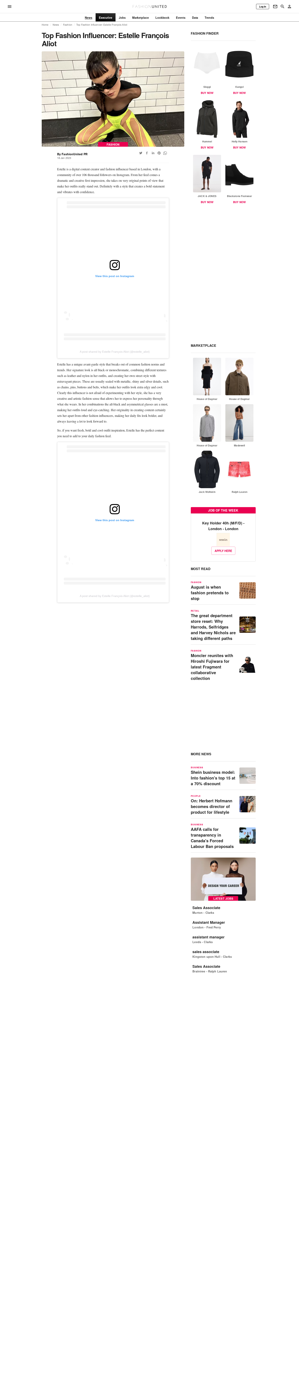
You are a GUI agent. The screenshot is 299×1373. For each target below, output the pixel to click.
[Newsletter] (275, 6)
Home (45, 24)
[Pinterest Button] (159, 153)
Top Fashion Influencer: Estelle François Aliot (101, 24)
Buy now (207, 93)
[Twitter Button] (141, 153)
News (56, 24)
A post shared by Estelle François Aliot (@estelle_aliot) (115, 351)
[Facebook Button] (147, 153)
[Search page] (282, 6)
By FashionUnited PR (72, 154)
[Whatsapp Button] (165, 153)
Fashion (67, 24)
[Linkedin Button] (153, 153)
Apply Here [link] (223, 551)
